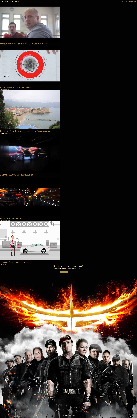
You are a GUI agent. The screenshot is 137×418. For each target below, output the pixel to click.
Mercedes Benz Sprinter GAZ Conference (24, 43)
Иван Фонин (73, 415)
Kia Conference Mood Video (16, 87)
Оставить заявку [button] (64, 272)
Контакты (126, 1)
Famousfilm (4, 1)
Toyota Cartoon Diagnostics (17, 262)
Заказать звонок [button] (132, 1)
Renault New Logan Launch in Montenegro (25, 131)
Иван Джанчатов (7, 45)
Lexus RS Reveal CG (11, 218)
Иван (5, 264)
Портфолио (122, 1)
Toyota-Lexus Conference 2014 (17, 174)
